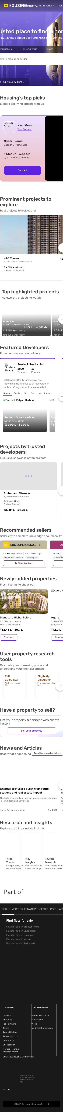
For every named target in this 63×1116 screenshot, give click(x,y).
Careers (7, 1015)
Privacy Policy (10, 1036)
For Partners (9, 1024)
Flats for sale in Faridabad (20, 943)
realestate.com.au (40, 1015)
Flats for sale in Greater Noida (22, 926)
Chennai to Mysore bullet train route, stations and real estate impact (24, 790)
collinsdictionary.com (42, 1028)
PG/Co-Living (30, 49)
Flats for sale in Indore (18, 939)
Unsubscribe (9, 1045)
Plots (50, 49)
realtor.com (37, 1019)
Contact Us (8, 1040)
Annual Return (10, 1032)
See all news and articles (47, 753)
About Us (7, 1019)
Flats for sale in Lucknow (20, 935)
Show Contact (25, 563)
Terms (6, 1028)
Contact (8, 637)
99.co (34, 1024)
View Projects (24, 129)
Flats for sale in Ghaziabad (21, 930)
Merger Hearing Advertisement (11, 1050)
